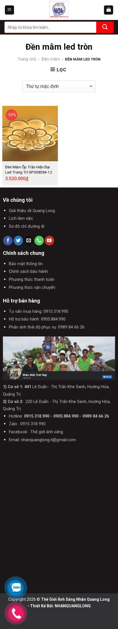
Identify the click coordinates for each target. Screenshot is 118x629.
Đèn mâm (51, 59)
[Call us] (39, 240)
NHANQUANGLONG (73, 606)
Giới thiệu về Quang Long (32, 210)
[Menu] (9, 10)
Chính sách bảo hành (28, 271)
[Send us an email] (29, 240)
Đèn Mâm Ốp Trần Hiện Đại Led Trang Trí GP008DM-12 (28, 169)
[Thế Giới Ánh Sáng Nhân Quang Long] (59, 10)
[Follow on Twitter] (18, 240)
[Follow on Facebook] (8, 240)
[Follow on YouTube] (49, 240)
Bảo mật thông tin (26, 263)
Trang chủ (26, 59)
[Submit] (105, 27)
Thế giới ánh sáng (46, 432)
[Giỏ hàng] (108, 10)
